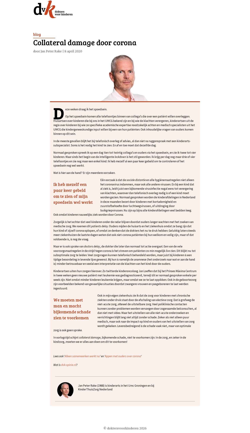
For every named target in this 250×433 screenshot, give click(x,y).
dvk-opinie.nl (68, 365)
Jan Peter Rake (51, 51)
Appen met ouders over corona (123, 356)
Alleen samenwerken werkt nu (82, 356)
